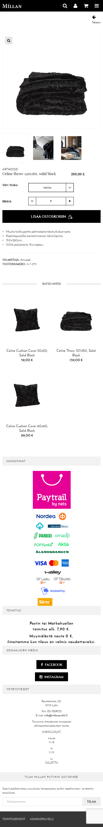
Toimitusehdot (13, 819)
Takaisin (96, 22)
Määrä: (7, 201)
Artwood (10, 169)
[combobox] (51, 187)
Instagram (53, 677)
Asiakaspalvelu (41, 819)
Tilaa (91, 801)
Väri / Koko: (10, 185)
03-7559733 (54, 711)
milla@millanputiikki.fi (56, 715)
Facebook (53, 665)
